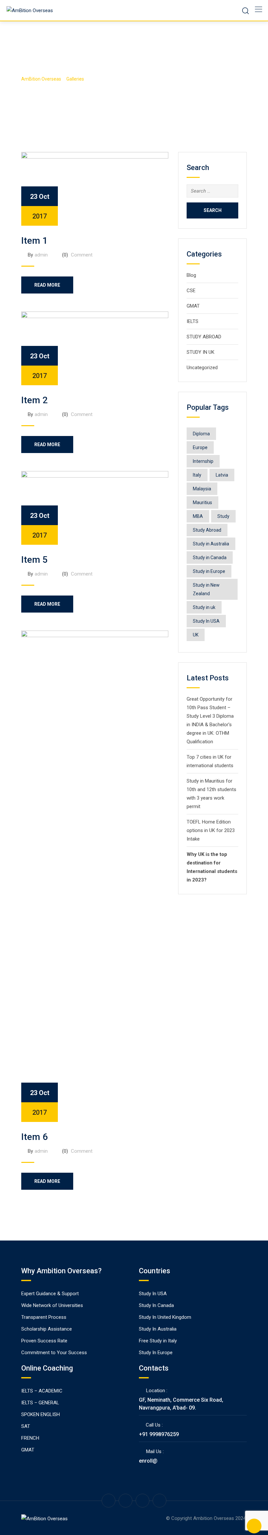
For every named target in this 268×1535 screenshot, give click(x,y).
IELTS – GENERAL (40, 1403)
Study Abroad (207, 530)
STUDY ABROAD (204, 337)
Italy (197, 475)
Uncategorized (202, 367)
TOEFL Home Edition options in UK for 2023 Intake (211, 830)
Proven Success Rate (44, 1341)
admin (41, 255)
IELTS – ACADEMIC (41, 1391)
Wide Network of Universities (52, 1305)
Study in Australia (211, 543)
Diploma (201, 433)
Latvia (222, 475)
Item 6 (34, 1136)
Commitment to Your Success (54, 1352)
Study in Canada (209, 557)
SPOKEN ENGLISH (40, 1414)
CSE (191, 291)
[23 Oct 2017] (94, 188)
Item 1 (34, 240)
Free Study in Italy (158, 1341)
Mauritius (202, 502)
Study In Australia (157, 1329)
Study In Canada (156, 1305)
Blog (191, 275)
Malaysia (202, 488)
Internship (203, 461)
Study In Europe (156, 1352)
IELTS (192, 321)
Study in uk (204, 607)
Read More (47, 285)
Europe (200, 447)
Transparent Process (43, 1317)
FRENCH (30, 1438)
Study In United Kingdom (165, 1317)
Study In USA (206, 621)
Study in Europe (209, 571)
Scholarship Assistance (46, 1329)
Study (223, 516)
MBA (198, 516)
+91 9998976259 (159, 1434)
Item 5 (34, 559)
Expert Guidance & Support (50, 1294)
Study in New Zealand (206, 589)
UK (195, 634)
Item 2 (34, 400)
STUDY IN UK (200, 352)
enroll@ (148, 1461)
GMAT (193, 306)
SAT (25, 1426)
